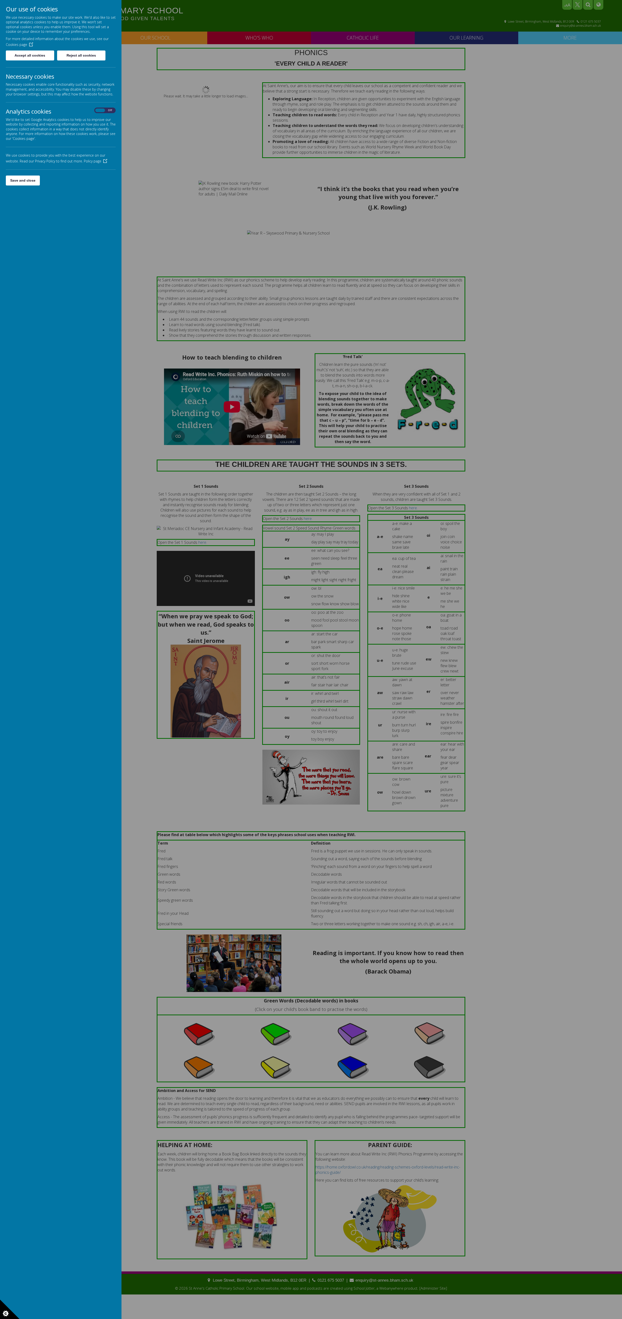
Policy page (92, 161)
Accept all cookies (30, 55)
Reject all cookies (81, 55)
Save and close (22, 180)
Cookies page (16, 44)
